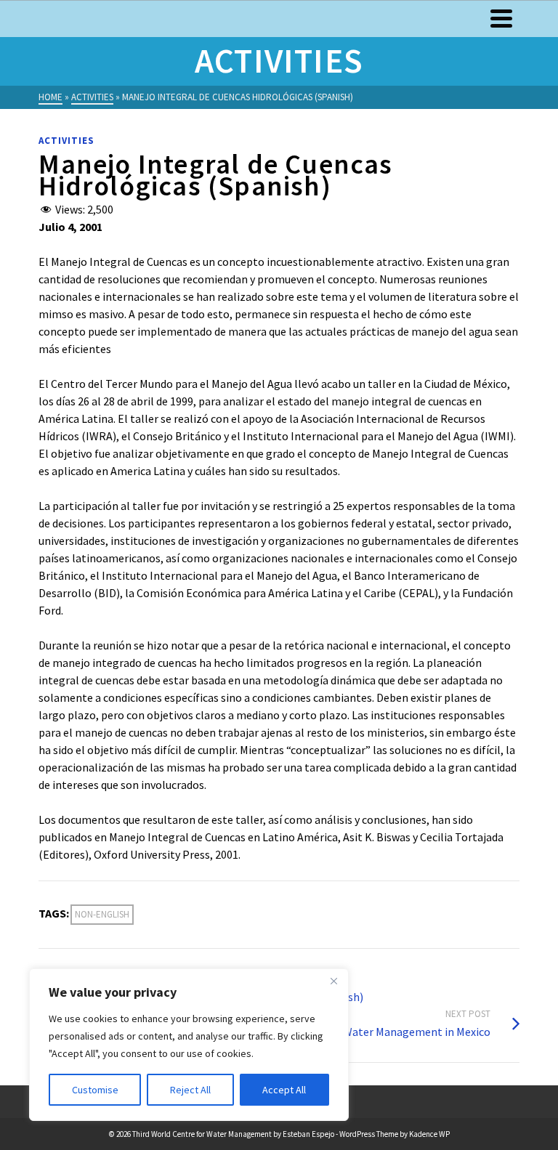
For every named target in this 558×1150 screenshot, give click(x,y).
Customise (95, 1089)
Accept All (284, 1089)
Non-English (102, 914)
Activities (66, 140)
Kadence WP (429, 1134)
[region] (189, 1044)
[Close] (333, 980)
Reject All (190, 1089)
